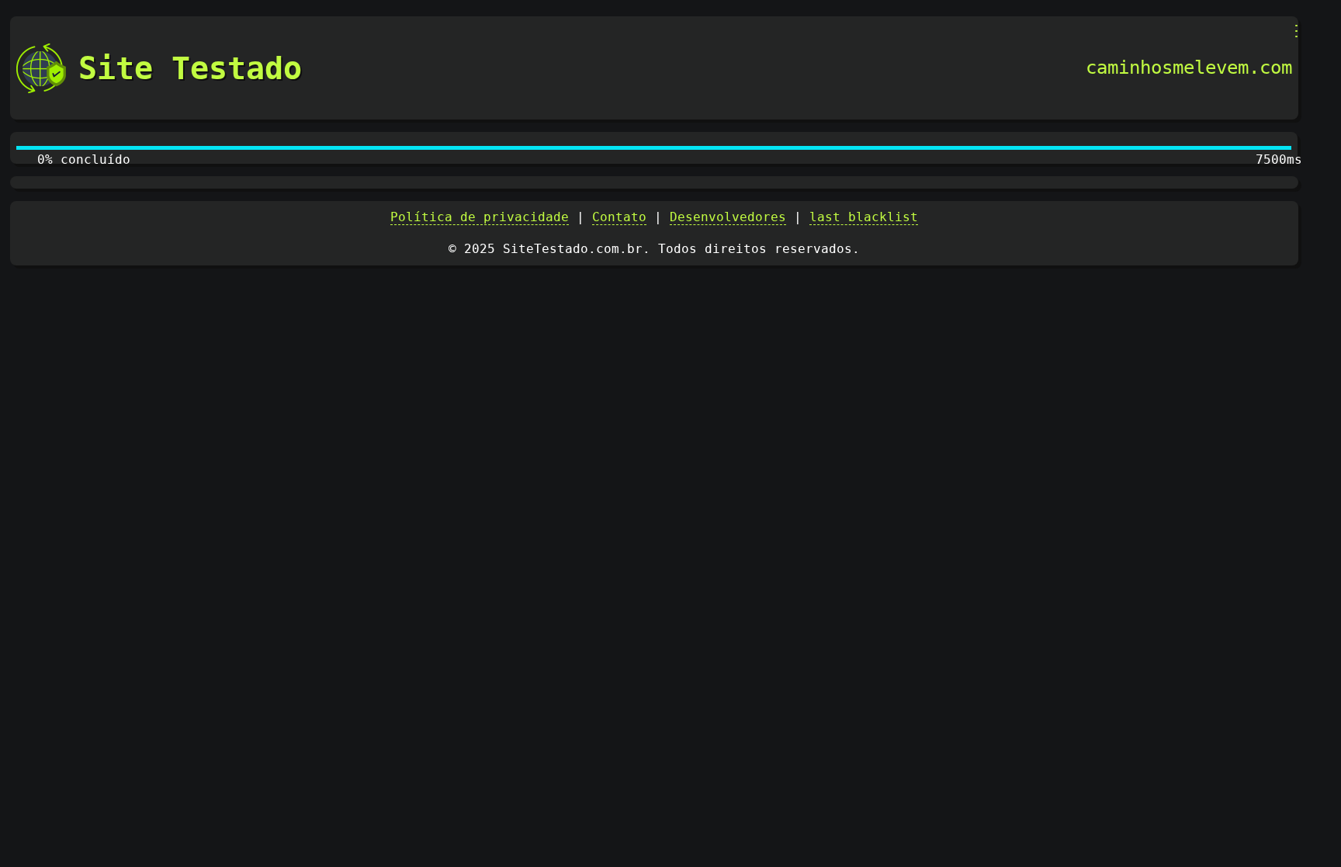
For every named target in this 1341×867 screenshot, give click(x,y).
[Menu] (1296, 31)
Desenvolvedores (728, 217)
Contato (619, 217)
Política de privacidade (479, 217)
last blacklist (863, 217)
